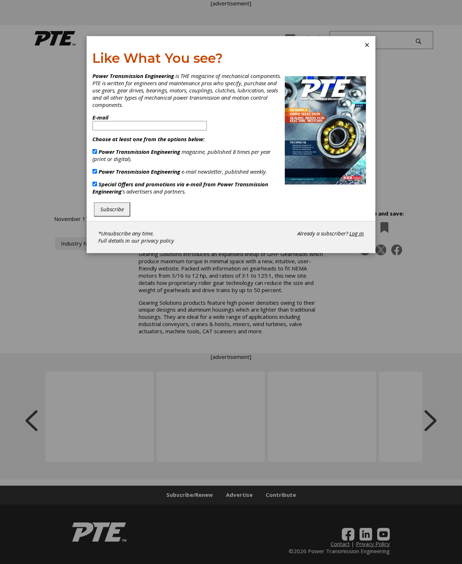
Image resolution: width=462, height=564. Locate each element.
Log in (356, 233)
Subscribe (112, 209)
